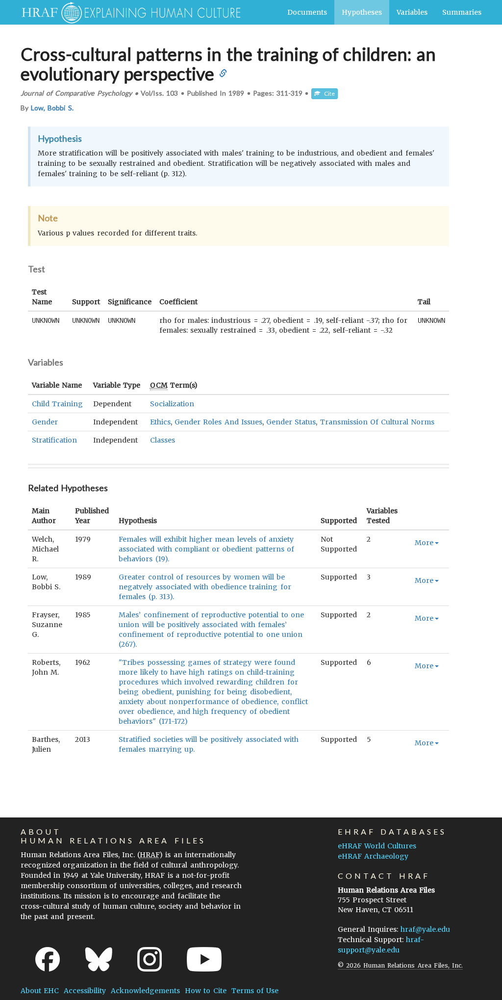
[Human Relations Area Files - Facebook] (47, 959)
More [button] (424, 542)
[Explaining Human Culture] (127, 12)
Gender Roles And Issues (218, 422)
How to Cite (205, 990)
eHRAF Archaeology (373, 856)
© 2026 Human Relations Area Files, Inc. (400, 965)
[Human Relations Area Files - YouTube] (204, 959)
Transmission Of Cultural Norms (377, 422)
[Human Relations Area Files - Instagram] (149, 959)
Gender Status (291, 422)
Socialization (172, 403)
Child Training (57, 403)
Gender (45, 422)
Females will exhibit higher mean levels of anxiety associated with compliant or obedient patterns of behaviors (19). (206, 549)
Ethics (160, 422)
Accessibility (85, 990)
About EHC (40, 990)
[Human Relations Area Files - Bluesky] (98, 959)
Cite (327, 93)
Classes (162, 440)
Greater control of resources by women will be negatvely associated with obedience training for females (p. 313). (205, 587)
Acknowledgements (145, 990)
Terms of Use (254, 990)
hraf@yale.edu (425, 929)
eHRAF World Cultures (377, 846)
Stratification (54, 440)
